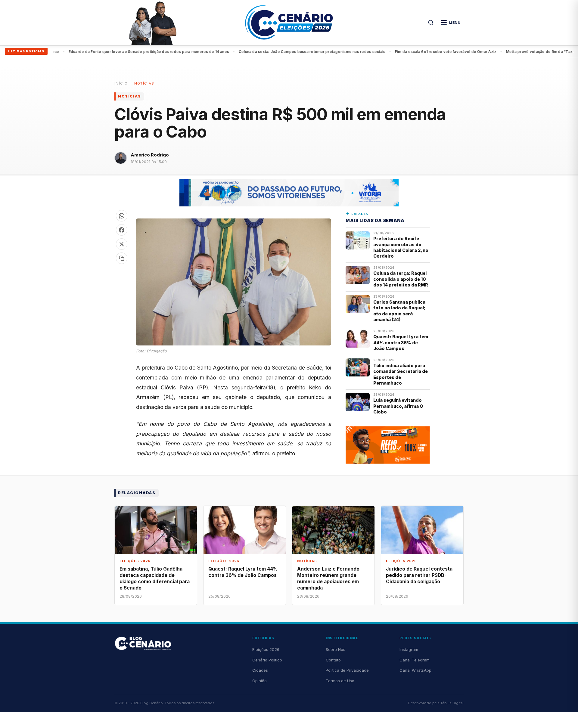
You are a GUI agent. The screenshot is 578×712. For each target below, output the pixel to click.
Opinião (259, 680)
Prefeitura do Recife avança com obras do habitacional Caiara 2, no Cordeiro (400, 247)
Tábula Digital (452, 703)
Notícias (144, 83)
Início (121, 83)
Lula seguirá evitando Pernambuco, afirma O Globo (398, 406)
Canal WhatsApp (415, 670)
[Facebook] (121, 230)
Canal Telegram (414, 660)
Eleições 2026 (265, 649)
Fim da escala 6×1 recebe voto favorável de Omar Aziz (308, 51)
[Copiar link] (121, 258)
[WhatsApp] (121, 215)
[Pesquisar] (431, 23)
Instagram (408, 649)
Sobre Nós (335, 649)
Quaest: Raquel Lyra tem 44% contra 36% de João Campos (400, 342)
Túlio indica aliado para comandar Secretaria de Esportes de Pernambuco (400, 374)
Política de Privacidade (347, 670)
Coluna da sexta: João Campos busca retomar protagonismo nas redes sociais (174, 51)
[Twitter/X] (121, 244)
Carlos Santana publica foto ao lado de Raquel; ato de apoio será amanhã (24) (399, 310)
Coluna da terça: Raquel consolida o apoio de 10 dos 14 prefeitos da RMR (400, 279)
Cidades (260, 670)
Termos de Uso (340, 680)
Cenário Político (267, 660)
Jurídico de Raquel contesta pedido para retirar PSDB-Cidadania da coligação (419, 575)
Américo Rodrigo (150, 154)
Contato (333, 660)
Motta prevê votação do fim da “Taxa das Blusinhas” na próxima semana (435, 51)
